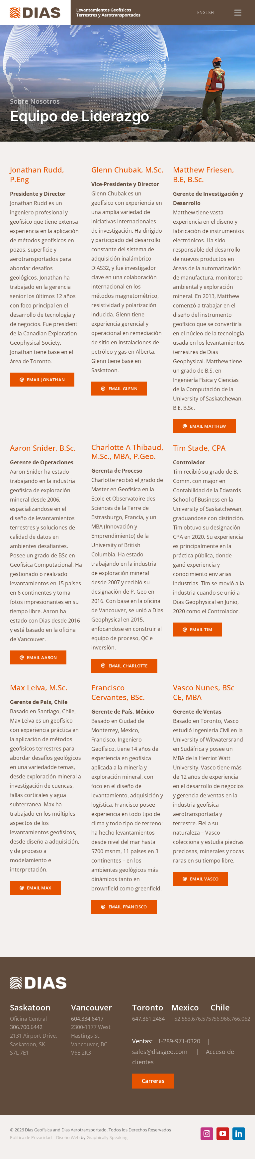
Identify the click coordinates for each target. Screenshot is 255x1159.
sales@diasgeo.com (160, 1052)
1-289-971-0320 (179, 1041)
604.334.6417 (87, 1018)
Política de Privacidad (31, 1137)
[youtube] (222, 1133)
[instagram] (207, 1133)
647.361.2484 (148, 1018)
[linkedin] (238, 1133)
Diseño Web (68, 1137)
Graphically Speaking (107, 1137)
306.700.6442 (26, 1027)
